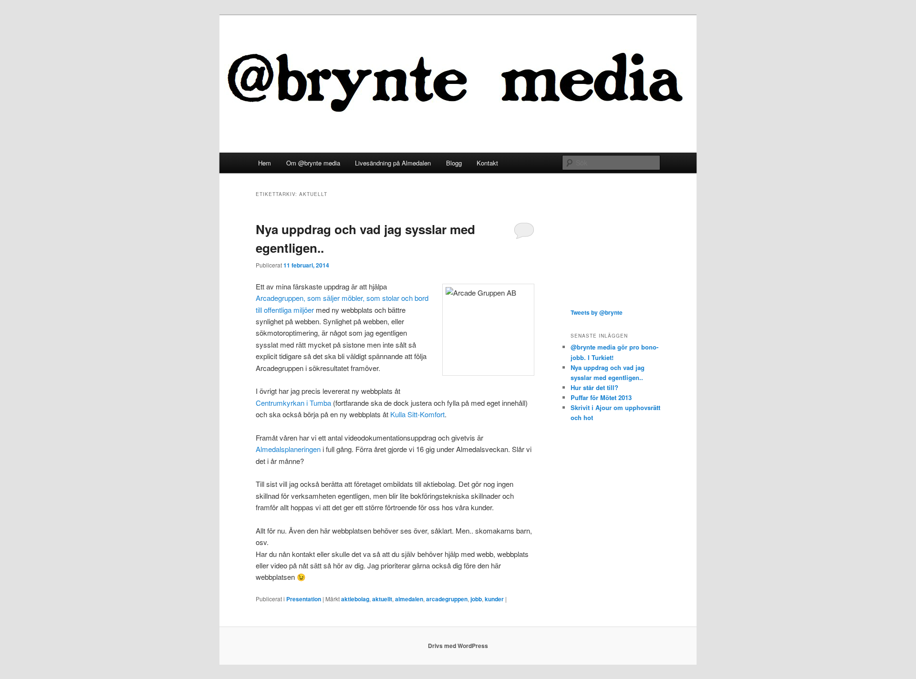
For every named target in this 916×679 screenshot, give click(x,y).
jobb (476, 599)
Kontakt (487, 162)
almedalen (409, 599)
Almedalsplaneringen (288, 449)
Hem (264, 162)
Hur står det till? (594, 387)
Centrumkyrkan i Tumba (293, 403)
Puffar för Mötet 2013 (601, 397)
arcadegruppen (447, 599)
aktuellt (382, 599)
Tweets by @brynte (597, 312)
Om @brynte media (313, 162)
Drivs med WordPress (458, 645)
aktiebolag (355, 599)
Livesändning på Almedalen (393, 162)
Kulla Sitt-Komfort (417, 414)
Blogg (454, 162)
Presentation (303, 599)
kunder (494, 599)
